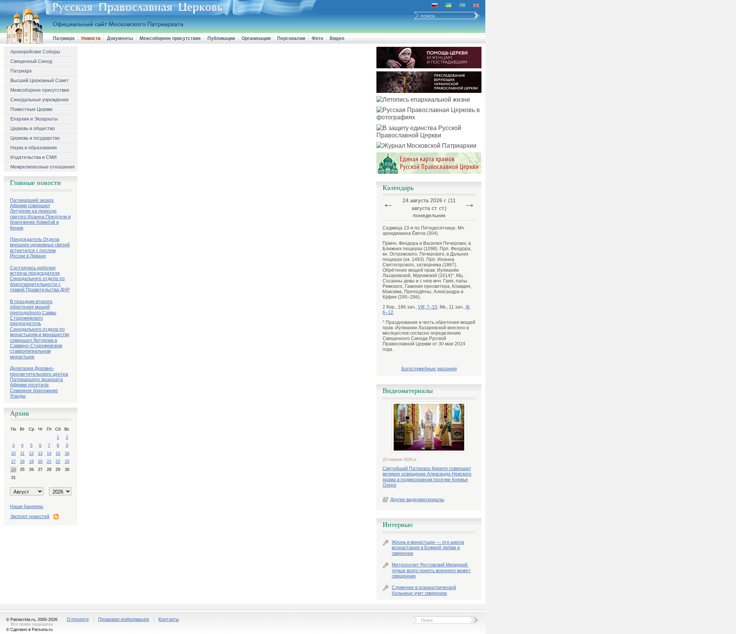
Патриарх (64, 38)
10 (13, 453)
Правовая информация (123, 619)
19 (31, 461)
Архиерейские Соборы (35, 51)
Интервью (397, 524)
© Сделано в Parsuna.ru (29, 629)
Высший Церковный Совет (39, 80)
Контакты (168, 619)
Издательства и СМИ (33, 157)
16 (67, 453)
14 (49, 453)
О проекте (78, 619)
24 (13, 469)
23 (67, 461)
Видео (337, 38)
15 (58, 453)
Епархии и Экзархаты (34, 119)
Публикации (221, 38)
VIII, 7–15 (427, 307)
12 (31, 453)
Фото (317, 38)
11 (22, 453)
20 (40, 461)
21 (49, 461)
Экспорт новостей (29, 516)
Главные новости (35, 183)
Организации (256, 38)
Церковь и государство (35, 138)
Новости (90, 38)
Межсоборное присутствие (170, 38)
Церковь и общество (32, 128)
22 (58, 461)
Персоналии (291, 38)
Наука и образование (33, 147)
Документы (120, 38)
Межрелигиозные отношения (42, 167)
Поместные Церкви (31, 109)
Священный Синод (31, 61)
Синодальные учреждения (39, 99)
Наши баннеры (26, 506)
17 (13, 461)
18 (22, 461)
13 (40, 453)
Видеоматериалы (408, 391)
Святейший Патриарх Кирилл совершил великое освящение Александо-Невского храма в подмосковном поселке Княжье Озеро (427, 477)
